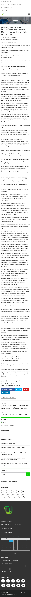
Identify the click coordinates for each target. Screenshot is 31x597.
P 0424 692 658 (7, 1)
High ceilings (5, 568)
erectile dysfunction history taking (10, 380)
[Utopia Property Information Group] (2, 14)
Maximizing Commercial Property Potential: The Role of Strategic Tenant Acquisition (14, 464)
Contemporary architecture (9, 565)
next (14, 413)
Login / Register (5, 10)
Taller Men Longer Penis (7, 383)
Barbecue (15, 560)
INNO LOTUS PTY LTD (13, 594)
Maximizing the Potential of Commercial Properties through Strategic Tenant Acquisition (13, 458)
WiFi (10, 571)
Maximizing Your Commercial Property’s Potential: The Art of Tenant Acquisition (14, 453)
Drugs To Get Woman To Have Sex (10, 385)
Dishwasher (22, 565)
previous (15, 406)
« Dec (15, 553)
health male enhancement (12, 39)
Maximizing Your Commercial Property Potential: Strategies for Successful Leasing (12, 442)
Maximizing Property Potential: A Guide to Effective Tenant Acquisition (13, 448)
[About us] (15, 422)
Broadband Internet (7, 563)
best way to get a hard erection (9, 382)
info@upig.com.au (7, 7)
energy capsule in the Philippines (10, 103)
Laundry (20, 568)
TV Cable (4, 571)
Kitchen (13, 568)
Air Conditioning (6, 560)
